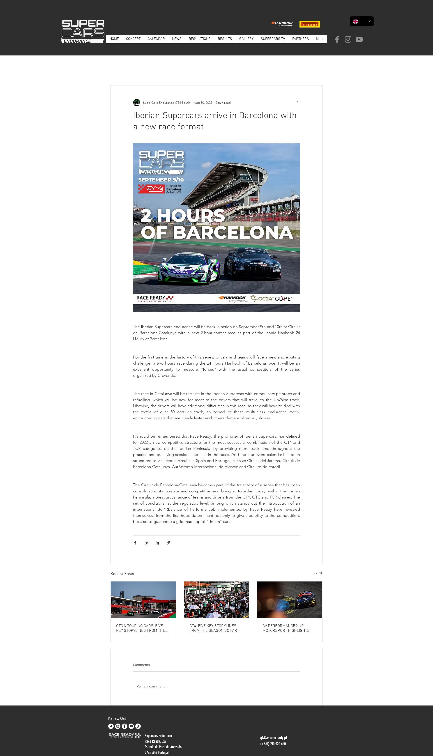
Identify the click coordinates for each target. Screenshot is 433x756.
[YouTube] (359, 39)
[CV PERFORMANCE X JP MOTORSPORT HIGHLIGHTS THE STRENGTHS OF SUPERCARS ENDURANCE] (289, 599)
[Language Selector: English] (362, 21)
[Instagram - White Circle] (117, 726)
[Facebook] (337, 39)
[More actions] (297, 102)
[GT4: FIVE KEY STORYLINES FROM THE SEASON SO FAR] (216, 599)
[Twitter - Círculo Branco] (111, 726)
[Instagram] (348, 39)
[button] (317, 72)
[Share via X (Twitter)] (146, 543)
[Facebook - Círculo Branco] (124, 726)
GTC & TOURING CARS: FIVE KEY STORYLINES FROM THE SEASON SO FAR (140, 628)
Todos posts (119, 71)
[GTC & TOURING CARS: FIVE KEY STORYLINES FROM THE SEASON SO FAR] (143, 599)
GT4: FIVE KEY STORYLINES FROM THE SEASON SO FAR (213, 628)
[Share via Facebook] (135, 543)
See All (317, 573)
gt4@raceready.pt (273, 737)
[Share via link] (168, 543)
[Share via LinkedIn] (157, 543)
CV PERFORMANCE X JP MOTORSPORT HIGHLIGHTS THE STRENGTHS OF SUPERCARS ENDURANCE (286, 628)
